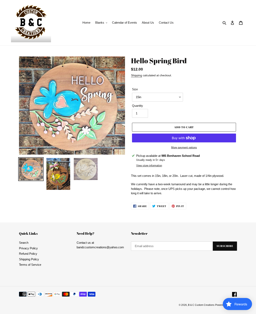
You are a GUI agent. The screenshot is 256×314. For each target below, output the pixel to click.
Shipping (136, 75)
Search (23, 242)
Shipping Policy (29, 259)
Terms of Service (30, 264)
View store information (149, 165)
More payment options (184, 147)
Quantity (137, 105)
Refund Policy (28, 253)
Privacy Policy (28, 248)
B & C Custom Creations (201, 305)
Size (135, 89)
